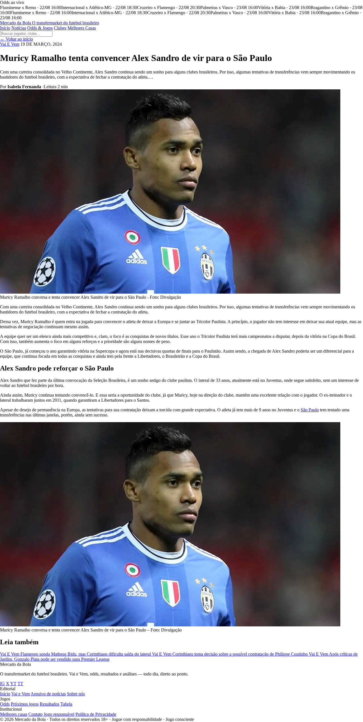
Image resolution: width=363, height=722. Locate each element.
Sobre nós (76, 693)
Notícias (18, 28)
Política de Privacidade (95, 714)
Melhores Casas (81, 28)
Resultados (49, 704)
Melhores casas (13, 714)
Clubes (60, 28)
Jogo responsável (59, 714)
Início (5, 28)
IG (2, 683)
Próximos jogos (25, 704)
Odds (5, 704)
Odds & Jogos (40, 28)
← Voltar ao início (16, 39)
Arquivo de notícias (48, 693)
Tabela (66, 704)
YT (13, 683)
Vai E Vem (9, 44)
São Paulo (310, 409)
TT (20, 683)
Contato (35, 714)
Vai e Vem (20, 693)
